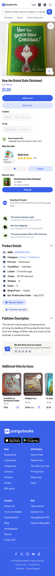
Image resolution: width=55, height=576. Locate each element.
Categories (10, 466)
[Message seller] (14, 168)
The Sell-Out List (40, 466)
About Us (9, 506)
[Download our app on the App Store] (12, 440)
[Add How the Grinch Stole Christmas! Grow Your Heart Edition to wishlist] (50, 26)
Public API (9, 539)
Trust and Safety (13, 511)
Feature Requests (40, 523)
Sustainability (11, 517)
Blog (6, 523)
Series (7, 482)
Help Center (37, 506)
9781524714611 (22, 252)
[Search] (49, 11)
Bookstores (10, 454)
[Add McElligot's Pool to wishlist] (39, 376)
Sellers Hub (37, 460)
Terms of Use (20, 565)
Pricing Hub (37, 471)
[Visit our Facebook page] (16, 554)
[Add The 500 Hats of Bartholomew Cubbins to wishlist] (17, 376)
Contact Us (37, 511)
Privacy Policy (34, 565)
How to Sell (37, 454)
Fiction (22, 257)
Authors (8, 471)
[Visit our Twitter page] (21, 554)
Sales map (36, 477)
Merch (7, 534)
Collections (10, 460)
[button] (27, 246)
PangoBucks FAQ (40, 517)
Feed (33, 482)
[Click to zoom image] (27, 49)
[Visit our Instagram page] (27, 554)
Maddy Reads (23, 154)
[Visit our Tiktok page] (39, 554)
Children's (34, 257)
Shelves (8, 477)
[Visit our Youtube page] (33, 554)
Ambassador (11, 528)
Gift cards (9, 488)
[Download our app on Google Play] (31, 440)
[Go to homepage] (9, 4)
